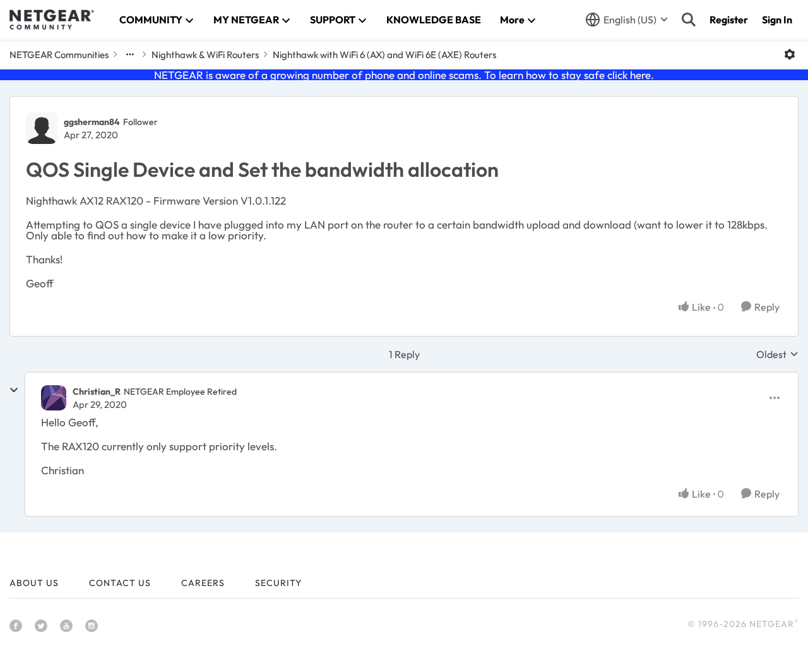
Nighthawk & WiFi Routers (205, 55)
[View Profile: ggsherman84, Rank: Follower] (41, 128)
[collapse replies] (13, 390)
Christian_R (97, 391)
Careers (203, 583)
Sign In (777, 19)
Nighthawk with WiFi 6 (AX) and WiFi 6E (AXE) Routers (384, 55)
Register (729, 19)
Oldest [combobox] (777, 354)
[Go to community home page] (51, 19)
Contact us (120, 583)
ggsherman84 (92, 121)
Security (278, 583)
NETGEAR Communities (59, 55)
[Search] (688, 19)
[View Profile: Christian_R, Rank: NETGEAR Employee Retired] (53, 397)
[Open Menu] (790, 54)
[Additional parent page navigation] (130, 54)
